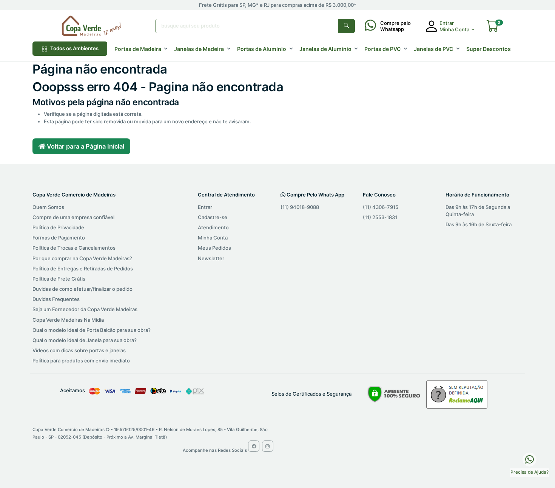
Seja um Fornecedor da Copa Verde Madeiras (84, 309)
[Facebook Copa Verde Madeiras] (253, 446)
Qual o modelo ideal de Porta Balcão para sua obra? (91, 330)
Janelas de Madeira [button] (199, 49)
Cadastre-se (212, 217)
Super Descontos (488, 49)
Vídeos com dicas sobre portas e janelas (79, 350)
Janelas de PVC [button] (433, 49)
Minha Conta (213, 238)
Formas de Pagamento (58, 238)
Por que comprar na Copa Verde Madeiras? (82, 258)
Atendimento (213, 227)
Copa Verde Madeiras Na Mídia (68, 320)
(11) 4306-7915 (380, 207)
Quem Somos (48, 207)
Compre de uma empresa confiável (73, 217)
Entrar (205, 207)
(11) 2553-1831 (380, 217)
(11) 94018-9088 (300, 207)
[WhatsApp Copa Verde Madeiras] (529, 459)
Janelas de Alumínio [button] (325, 49)
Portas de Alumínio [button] (261, 49)
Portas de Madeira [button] (137, 49)
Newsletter (211, 258)
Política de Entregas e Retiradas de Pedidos (82, 268)
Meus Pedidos (214, 248)
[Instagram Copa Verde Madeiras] (267, 446)
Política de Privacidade (58, 227)
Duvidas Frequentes (56, 299)
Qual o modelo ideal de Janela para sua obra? (84, 340)
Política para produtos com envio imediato (81, 361)
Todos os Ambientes (74, 48)
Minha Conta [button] (454, 29)
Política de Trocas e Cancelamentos (74, 248)
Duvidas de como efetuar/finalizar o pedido (82, 289)
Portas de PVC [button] (382, 49)
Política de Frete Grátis (58, 279)
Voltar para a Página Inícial (84, 146)
